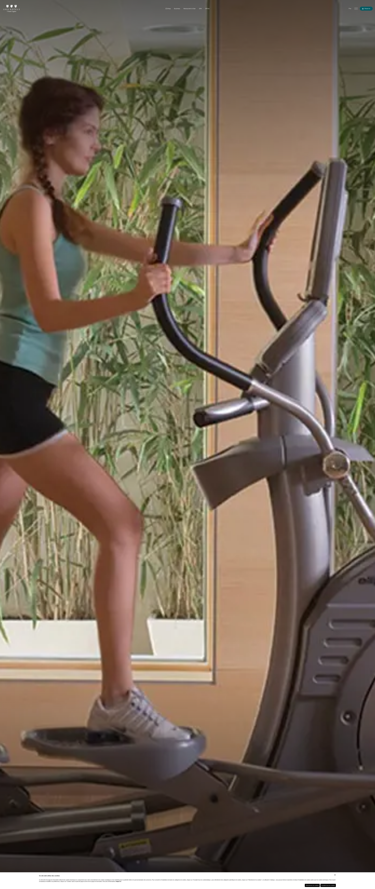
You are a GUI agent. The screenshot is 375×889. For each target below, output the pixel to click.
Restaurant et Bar (189, 8)
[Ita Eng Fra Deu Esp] (350, 9)
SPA (200, 8)
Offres (207, 8)
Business (177, 8)
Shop (169, 8)
